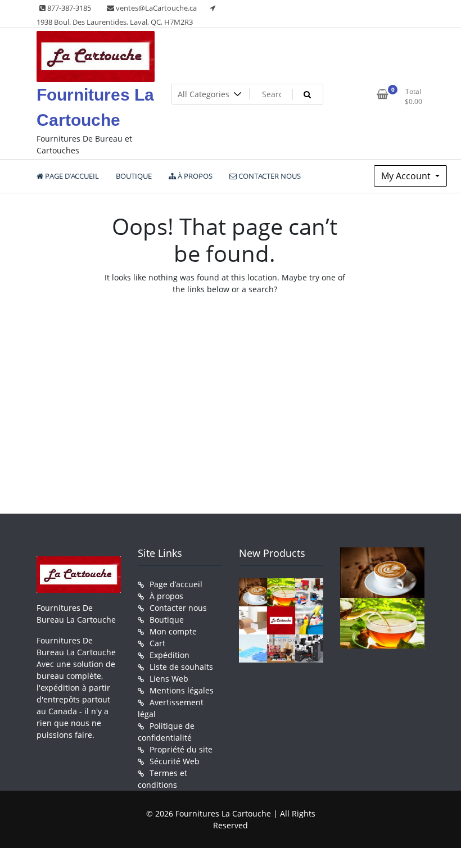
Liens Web (169, 678)
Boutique (167, 619)
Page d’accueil (176, 584)
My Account (407, 176)
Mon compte (173, 631)
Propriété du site (181, 749)
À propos (166, 596)
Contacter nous (178, 607)
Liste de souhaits (181, 666)
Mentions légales (182, 690)
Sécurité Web (175, 761)
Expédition (169, 655)
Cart (157, 643)
